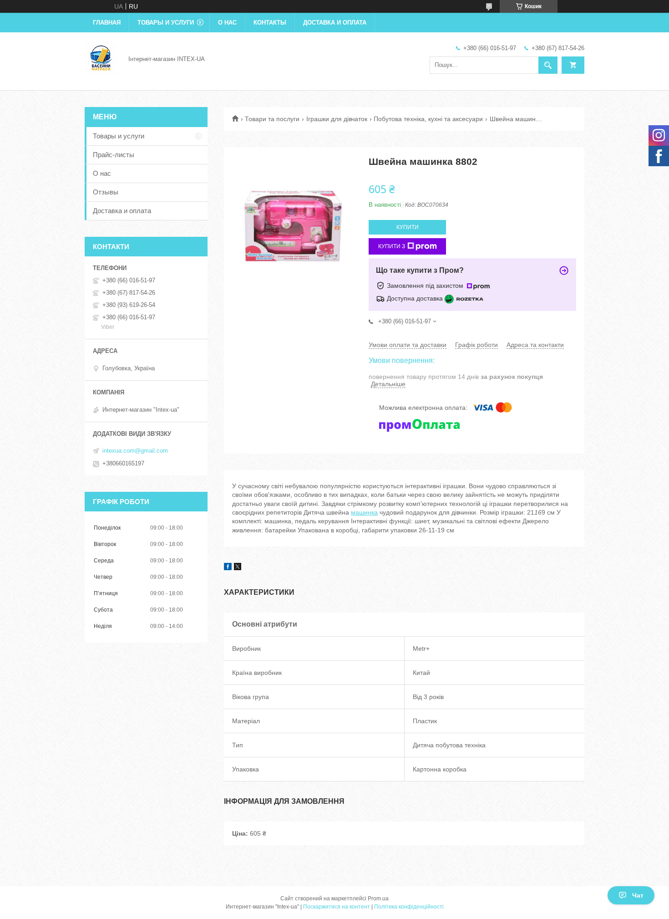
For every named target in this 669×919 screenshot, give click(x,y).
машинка (364, 512)
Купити (407, 227)
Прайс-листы (113, 154)
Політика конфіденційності (409, 907)
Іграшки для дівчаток (336, 119)
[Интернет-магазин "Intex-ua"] (101, 58)
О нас (227, 22)
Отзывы (105, 192)
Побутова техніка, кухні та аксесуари (428, 119)
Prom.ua (378, 898)
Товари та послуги (272, 119)
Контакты (269, 22)
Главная (107, 22)
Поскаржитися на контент (336, 907)
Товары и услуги (165, 22)
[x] (237, 568)
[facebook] (228, 568)
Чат (638, 895)
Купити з (391, 246)
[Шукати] (548, 65)
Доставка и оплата (334, 22)
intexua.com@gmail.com (135, 450)
